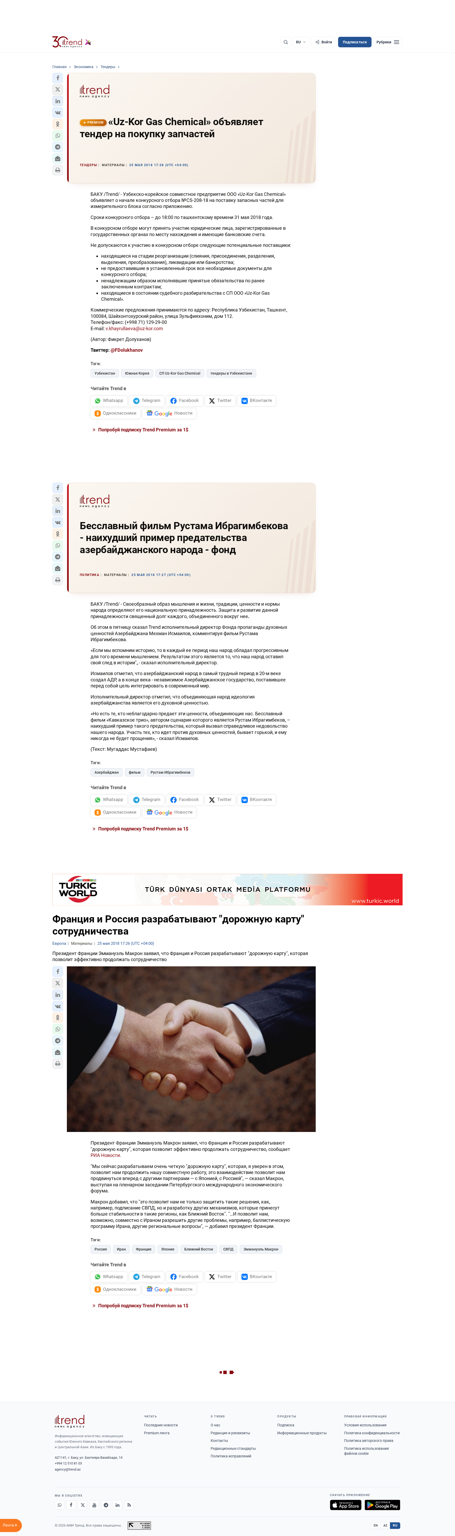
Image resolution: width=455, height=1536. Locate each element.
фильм (135, 772)
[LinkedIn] (117, 1505)
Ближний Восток (198, 1249)
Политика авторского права (368, 1440)
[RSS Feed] (129, 1505)
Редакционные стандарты (233, 1448)
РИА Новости (105, 1155)
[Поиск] (285, 42)
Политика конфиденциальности (372, 1433)
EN (376, 1525)
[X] (82, 1505)
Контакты (219, 1440)
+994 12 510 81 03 (68, 1463)
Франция (143, 1249)
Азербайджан (107, 772)
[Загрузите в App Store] (346, 1505)
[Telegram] (106, 1505)
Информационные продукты (302, 1433)
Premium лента (157, 1433)
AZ (385, 1525)
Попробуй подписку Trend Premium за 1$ (142, 429)
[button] (58, 78)
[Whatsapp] (59, 1505)
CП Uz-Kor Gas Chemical (179, 373)
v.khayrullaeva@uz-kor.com (134, 328)
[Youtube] (94, 1505)
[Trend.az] (71, 42)
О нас (215, 1425)
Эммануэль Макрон (261, 1249)
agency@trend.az (68, 1469)
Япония (167, 1249)
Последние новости (161, 1425)
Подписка (285, 1425)
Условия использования (365, 1425)
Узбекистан (105, 373)
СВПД (228, 1249)
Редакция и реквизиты (230, 1433)
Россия (101, 1249)
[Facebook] (71, 1505)
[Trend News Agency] (69, 1421)
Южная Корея (137, 373)
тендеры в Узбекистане (231, 373)
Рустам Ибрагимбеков (170, 772)
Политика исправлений (231, 1456)
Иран (121, 1249)
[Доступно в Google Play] (382, 1505)
